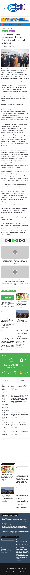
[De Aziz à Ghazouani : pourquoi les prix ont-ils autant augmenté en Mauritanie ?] (22, 296)
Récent (23, 380)
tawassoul (5, 46)
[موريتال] (15, 19)
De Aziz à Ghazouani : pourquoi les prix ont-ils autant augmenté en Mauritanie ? (21, 303)
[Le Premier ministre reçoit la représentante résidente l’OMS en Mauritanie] (6, 426)
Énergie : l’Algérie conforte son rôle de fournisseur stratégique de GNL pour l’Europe (21, 321)
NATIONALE (12, 31)
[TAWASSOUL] (16, 8)
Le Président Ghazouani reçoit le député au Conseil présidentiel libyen (19, 386)
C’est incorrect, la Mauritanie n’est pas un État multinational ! (7, 549)
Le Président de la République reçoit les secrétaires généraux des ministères (19, 414)
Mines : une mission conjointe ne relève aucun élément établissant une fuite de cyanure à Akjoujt (7, 304)
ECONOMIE (9, 28)
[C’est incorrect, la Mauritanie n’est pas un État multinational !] (7, 542)
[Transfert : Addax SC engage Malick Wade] (6, 434)
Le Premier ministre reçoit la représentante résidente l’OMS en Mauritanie (19, 424)
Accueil (4, 28)
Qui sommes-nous (22, 568)
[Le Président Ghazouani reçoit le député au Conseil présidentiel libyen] (6, 388)
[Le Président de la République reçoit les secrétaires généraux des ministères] (6, 416)
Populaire (7, 380)
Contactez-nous (13, 568)
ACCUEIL (6, 568)
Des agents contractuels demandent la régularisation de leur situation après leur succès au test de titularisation (22, 342)
